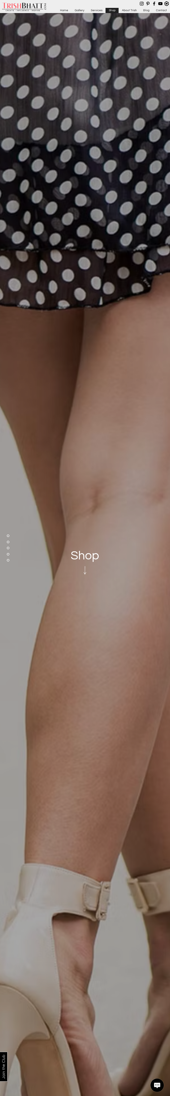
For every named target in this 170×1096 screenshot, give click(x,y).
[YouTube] (160, 3)
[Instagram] (141, 3)
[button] (85, 569)
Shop (85, 555)
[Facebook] (154, 3)
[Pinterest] (148, 3)
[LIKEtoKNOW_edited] (166, 3)
